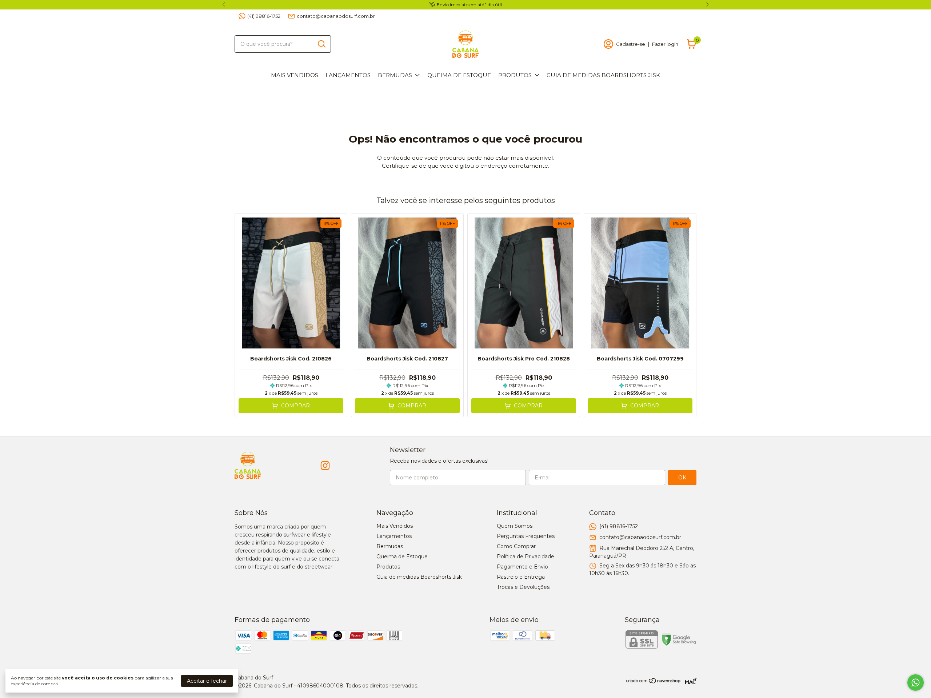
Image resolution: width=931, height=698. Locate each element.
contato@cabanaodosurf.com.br (336, 16)
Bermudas (395, 75)
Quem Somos (514, 526)
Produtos (515, 75)
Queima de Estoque (459, 75)
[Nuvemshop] (654, 682)
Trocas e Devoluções (523, 587)
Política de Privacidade (525, 556)
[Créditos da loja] (689, 681)
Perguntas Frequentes (526, 536)
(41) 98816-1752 (263, 16)
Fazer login (665, 44)
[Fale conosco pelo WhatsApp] (915, 682)
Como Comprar (516, 546)
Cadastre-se (630, 44)
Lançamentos (348, 75)
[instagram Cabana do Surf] (325, 466)
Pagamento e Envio (522, 566)
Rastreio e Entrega (521, 577)
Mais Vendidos (294, 75)
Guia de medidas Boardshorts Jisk (603, 75)
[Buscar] (321, 44)
